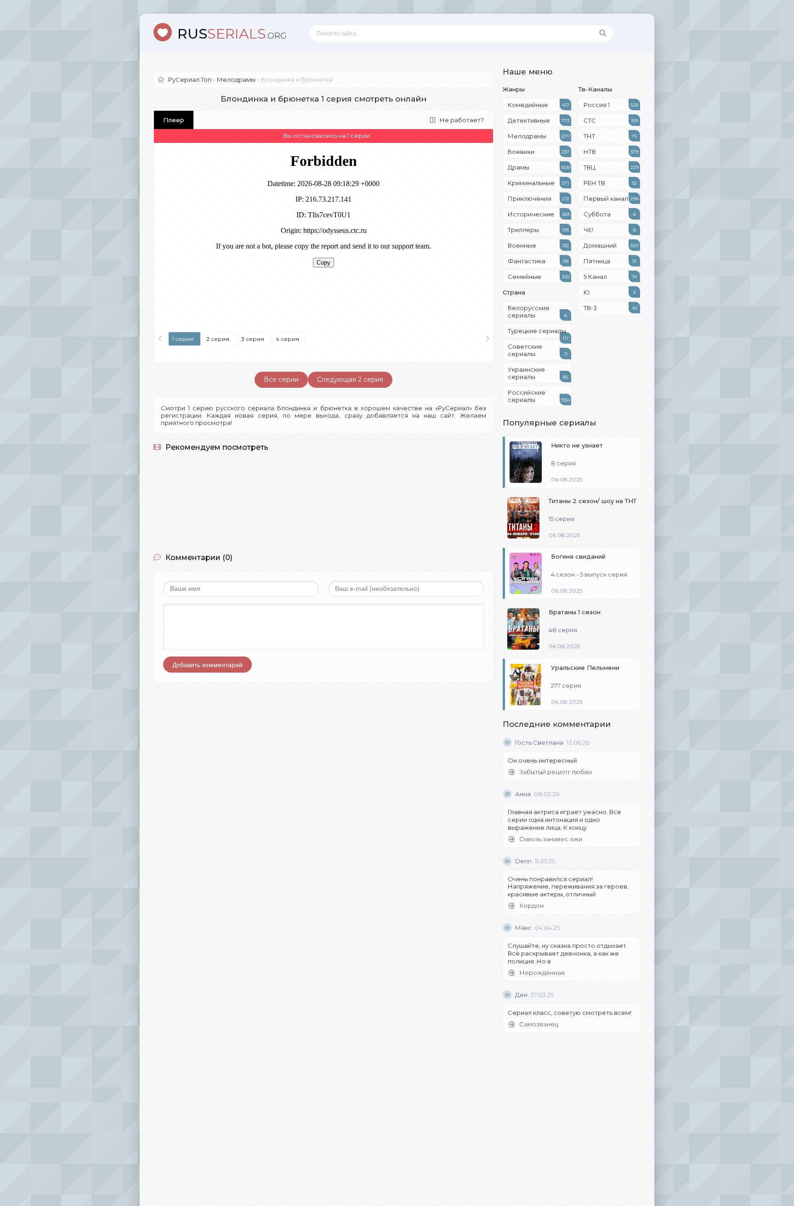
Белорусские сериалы (537, 311)
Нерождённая (542, 973)
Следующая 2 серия (350, 379)
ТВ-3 (610, 307)
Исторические (538, 214)
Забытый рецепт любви (555, 772)
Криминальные (538, 183)
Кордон (531, 906)
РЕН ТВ (610, 183)
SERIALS (232, 33)
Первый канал (611, 198)
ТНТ (610, 136)
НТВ (611, 151)
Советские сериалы (537, 350)
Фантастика (538, 261)
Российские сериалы (539, 396)
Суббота (610, 214)
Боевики (538, 151)
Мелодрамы (539, 136)
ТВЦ (611, 167)
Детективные (538, 120)
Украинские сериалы (538, 373)
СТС (611, 120)
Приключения (538, 198)
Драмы (539, 167)
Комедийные (538, 104)
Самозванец (538, 1024)
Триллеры (538, 229)
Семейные (538, 276)
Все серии (281, 379)
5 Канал (610, 276)
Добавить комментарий (207, 664)
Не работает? (462, 120)
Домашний (611, 245)
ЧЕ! (610, 229)
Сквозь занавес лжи (550, 839)
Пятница (610, 261)
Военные (538, 245)
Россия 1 (611, 104)
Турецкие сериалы (538, 332)
